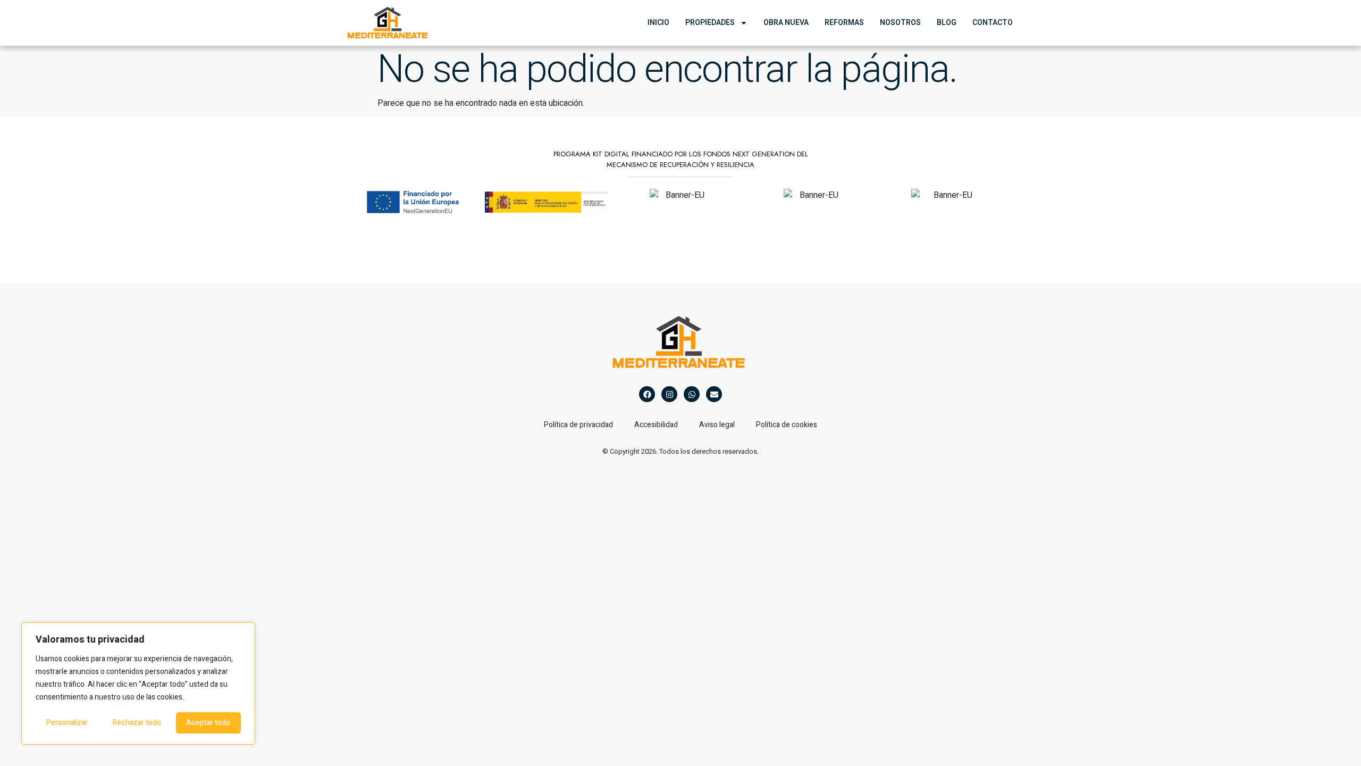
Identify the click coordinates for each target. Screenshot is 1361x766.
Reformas (844, 22)
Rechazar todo (137, 722)
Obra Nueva (786, 22)
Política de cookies (786, 424)
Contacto (992, 22)
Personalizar (67, 722)
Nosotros (900, 22)
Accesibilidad (656, 424)
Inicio (658, 22)
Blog (946, 22)
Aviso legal (717, 424)
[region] (138, 683)
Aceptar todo (208, 722)
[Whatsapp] (692, 394)
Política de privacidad (578, 424)
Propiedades (710, 22)
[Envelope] (714, 394)
